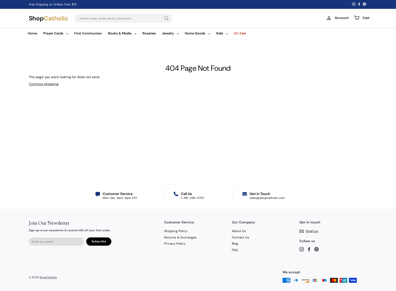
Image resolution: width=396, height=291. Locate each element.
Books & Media (119, 33)
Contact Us (240, 237)
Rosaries (149, 33)
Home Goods (195, 33)
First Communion (88, 33)
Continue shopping (44, 84)
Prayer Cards (53, 33)
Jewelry (168, 33)
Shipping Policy (175, 231)
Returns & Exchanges (180, 237)
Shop (48, 18)
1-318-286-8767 (192, 198)
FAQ (235, 250)
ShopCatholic (48, 277)
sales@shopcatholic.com (267, 198)
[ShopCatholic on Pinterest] (316, 249)
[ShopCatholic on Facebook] (309, 249)
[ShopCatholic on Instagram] (301, 249)
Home (32, 33)
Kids (219, 33)
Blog (235, 244)
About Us (239, 231)
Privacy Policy (175, 244)
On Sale (240, 33)
